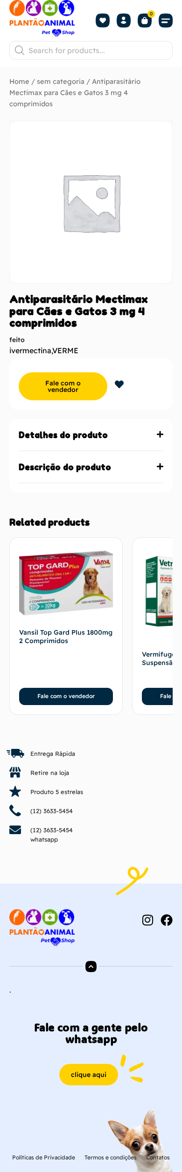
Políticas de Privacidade (43, 1157)
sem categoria (60, 81)
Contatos (158, 1157)
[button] (166, 20)
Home (19, 81)
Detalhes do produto (63, 435)
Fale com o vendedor (63, 386)
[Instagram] (147, 920)
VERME (65, 350)
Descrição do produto (65, 467)
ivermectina (30, 350)
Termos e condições (110, 1157)
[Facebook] (167, 920)
